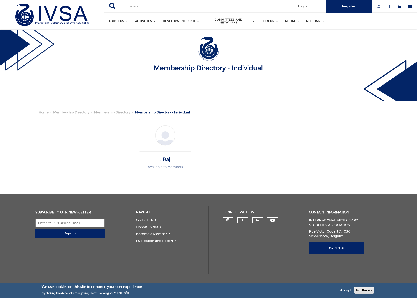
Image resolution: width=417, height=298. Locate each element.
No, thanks (364, 290)
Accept (345, 290)
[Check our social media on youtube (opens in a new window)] (272, 220)
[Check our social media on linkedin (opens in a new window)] (257, 220)
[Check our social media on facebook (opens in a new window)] (242, 220)
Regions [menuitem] (313, 21)
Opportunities (147, 227)
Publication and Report (154, 241)
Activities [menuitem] (143, 21)
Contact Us (144, 220)
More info (121, 293)
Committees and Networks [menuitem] (229, 21)
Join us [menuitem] (268, 21)
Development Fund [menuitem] (179, 21)
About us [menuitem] (116, 21)
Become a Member (151, 234)
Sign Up (70, 233)
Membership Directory (71, 112)
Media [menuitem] (290, 21)
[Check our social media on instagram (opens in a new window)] (228, 220)
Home (44, 112)
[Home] (52, 15)
